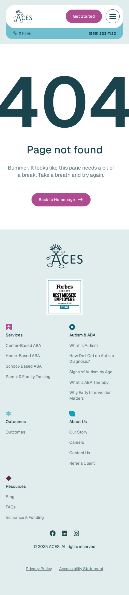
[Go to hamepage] (23, 16)
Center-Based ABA (23, 345)
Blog (10, 496)
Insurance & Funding (25, 517)
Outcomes (15, 432)
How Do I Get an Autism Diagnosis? (91, 358)
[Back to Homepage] (61, 199)
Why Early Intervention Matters (90, 395)
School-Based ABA (24, 366)
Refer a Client (82, 463)
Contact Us (79, 452)
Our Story (78, 432)
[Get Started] (84, 16)
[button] (113, 16)
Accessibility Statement (81, 568)
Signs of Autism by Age (90, 371)
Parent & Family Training (28, 376)
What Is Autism (83, 345)
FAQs (11, 507)
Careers (76, 442)
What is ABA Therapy (89, 382)
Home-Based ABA (23, 355)
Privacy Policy (39, 568)
